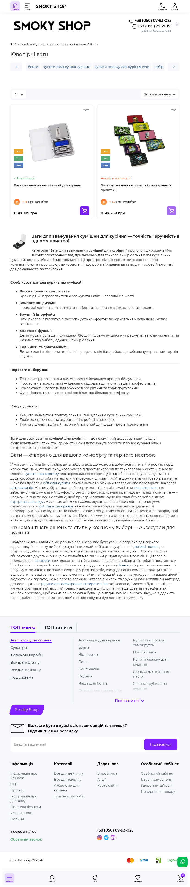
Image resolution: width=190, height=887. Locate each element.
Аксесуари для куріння (31, 640)
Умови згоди (21, 813)
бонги (33, 67)
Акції (101, 779)
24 (17, 94)
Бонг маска (89, 669)
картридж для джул (27, 502)
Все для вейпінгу (25, 670)
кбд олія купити (56, 483)
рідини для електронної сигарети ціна (74, 584)
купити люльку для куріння (66, 67)
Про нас (17, 790)
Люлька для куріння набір (151, 674)
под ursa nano (146, 488)
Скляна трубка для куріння (150, 686)
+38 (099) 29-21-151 (154, 26)
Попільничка (144, 652)
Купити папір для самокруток (148, 642)
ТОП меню (22, 627)
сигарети (43, 561)
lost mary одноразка (55, 506)
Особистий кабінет (157, 773)
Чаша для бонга (93, 683)
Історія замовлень (156, 779)
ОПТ (14, 784)
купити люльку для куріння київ (122, 67)
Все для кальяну (24, 662)
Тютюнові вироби (26, 655)
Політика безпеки (25, 807)
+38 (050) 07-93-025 (152, 21)
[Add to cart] (84, 210)
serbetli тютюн (146, 547)
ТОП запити (58, 627)
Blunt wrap (88, 654)
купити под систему (42, 474)
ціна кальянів (21, 488)
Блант (84, 647)
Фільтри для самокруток (100, 690)
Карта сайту (107, 785)
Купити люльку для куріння (150, 661)
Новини (17, 819)
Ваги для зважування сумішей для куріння (47, 185)
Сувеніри (18, 647)
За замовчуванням (157, 94)
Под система (21, 677)
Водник (85, 676)
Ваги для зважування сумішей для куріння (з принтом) (136, 187)
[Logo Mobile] (51, 6)
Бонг (83, 662)
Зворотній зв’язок (156, 785)
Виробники (107, 773)
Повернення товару (158, 792)
